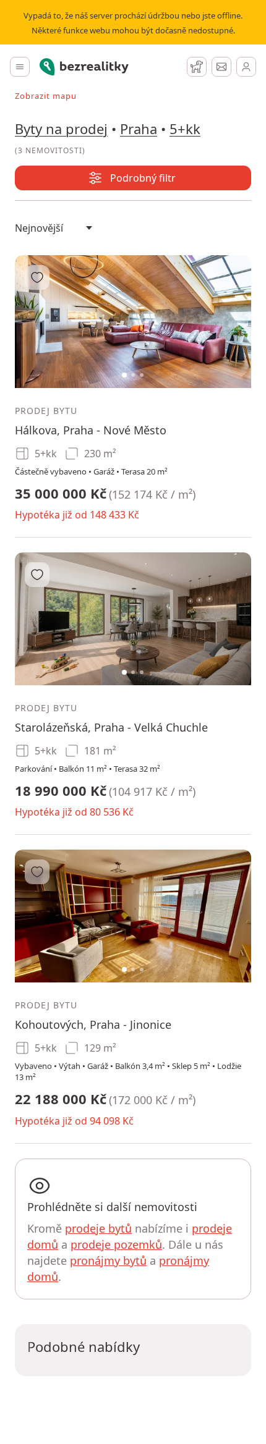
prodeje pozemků (116, 1244)
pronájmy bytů (108, 1260)
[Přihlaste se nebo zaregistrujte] (246, 67)
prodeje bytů (98, 1228)
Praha (138, 128)
